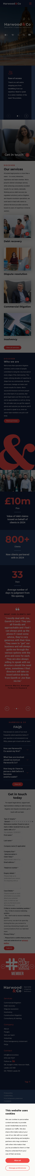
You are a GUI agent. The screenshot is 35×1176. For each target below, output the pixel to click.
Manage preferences (17, 1168)
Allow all (17, 1160)
